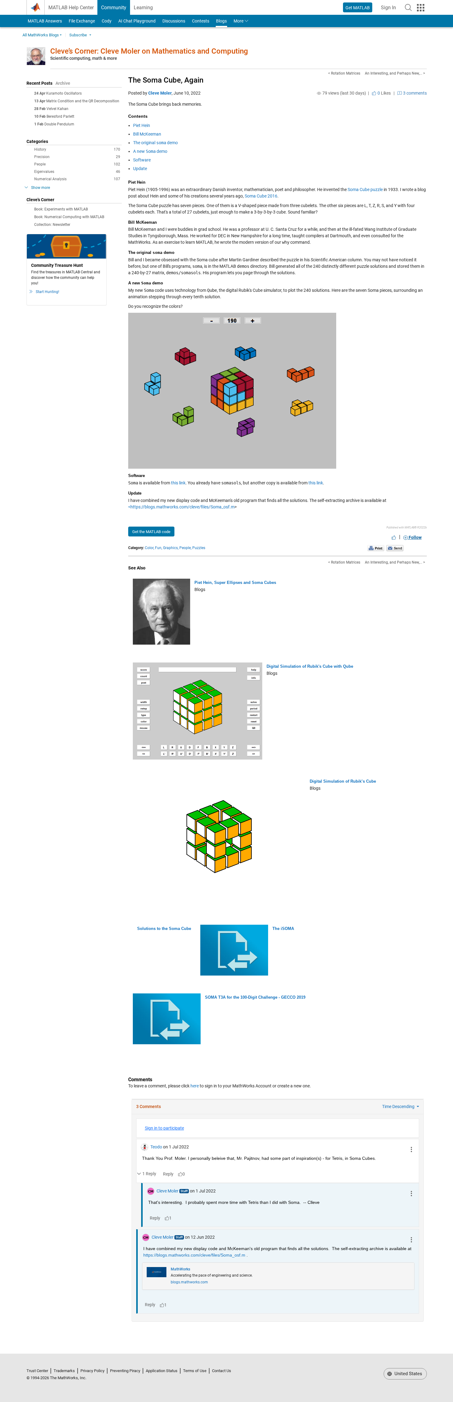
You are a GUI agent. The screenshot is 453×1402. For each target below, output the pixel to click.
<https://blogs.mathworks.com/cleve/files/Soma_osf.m (181, 506)
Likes (384, 93)
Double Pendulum (59, 124)
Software (142, 159)
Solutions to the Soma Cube (164, 928)
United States (407, 1373)
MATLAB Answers (44, 20)
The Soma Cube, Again (165, 80)
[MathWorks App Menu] (420, 7)
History (77, 149)
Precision (77, 157)
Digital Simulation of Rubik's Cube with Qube (310, 666)
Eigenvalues (77, 171)
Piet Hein (141, 125)
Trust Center (37, 1370)
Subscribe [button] (78, 35)
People (77, 164)
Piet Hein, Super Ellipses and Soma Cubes (235, 582)
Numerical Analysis (77, 179)
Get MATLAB (357, 7)
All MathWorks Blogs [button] (40, 35)
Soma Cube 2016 (261, 196)
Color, (149, 548)
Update (140, 168)
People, (185, 548)
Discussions (173, 20)
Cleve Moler (160, 93)
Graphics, (170, 548)
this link (178, 482)
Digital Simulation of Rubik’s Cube (343, 781)
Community (113, 7)
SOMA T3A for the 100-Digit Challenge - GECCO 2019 (255, 997)
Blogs (221, 20)
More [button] (238, 20)
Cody (107, 20)
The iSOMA (283, 928)
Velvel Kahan (57, 109)
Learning (143, 7)
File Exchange (82, 20)
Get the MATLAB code (151, 531)
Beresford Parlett (60, 116)
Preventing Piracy (125, 1370)
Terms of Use (194, 1370)
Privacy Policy (92, 1370)
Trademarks (64, 1370)
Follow (415, 537)
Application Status (162, 1370)
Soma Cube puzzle (365, 189)
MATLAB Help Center (71, 7)
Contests (200, 20)
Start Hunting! (47, 292)
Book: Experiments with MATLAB (61, 209)
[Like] (394, 537)
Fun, (158, 548)
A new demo (150, 151)
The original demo (155, 142)
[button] (408, 7)
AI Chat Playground (137, 20)
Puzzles (198, 548)
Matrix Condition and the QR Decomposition (82, 101)
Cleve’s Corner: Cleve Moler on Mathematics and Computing (149, 51)
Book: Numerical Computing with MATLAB (69, 217)
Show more (40, 187)
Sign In (390, 9)
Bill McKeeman (147, 134)
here (194, 1085)
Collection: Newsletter (52, 224)
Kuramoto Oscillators (64, 93)
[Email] (395, 548)
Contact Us (221, 1370)
